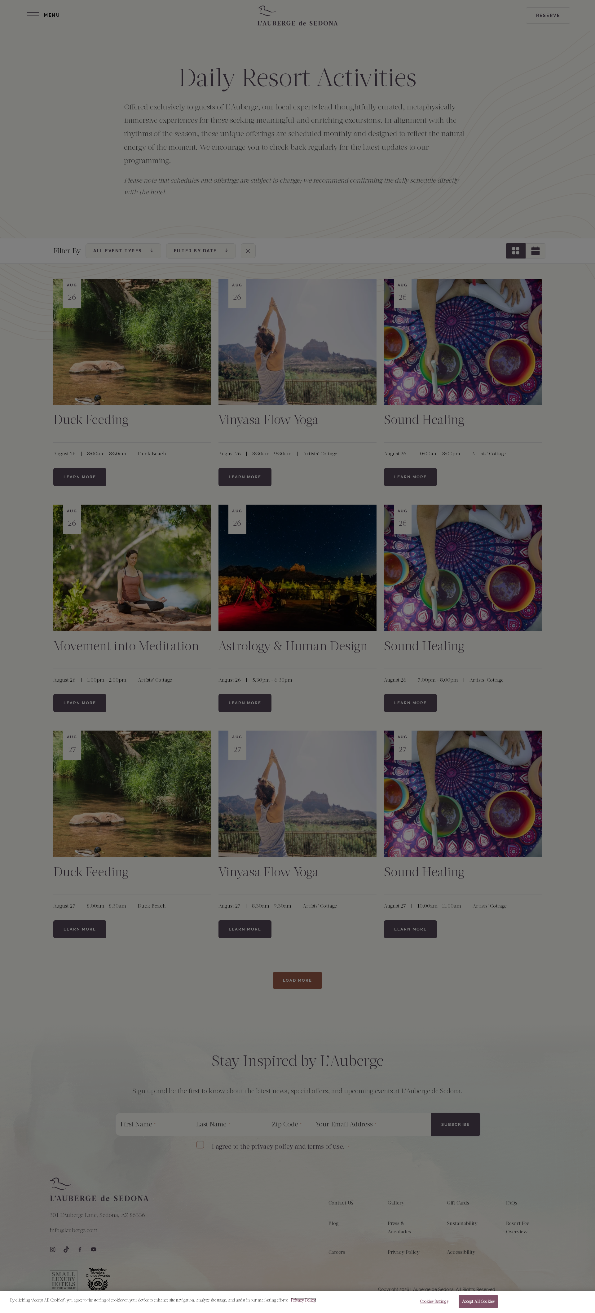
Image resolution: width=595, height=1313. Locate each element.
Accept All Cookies (478, 1301)
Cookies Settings (434, 1301)
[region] (297, 1302)
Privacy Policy (303, 1300)
